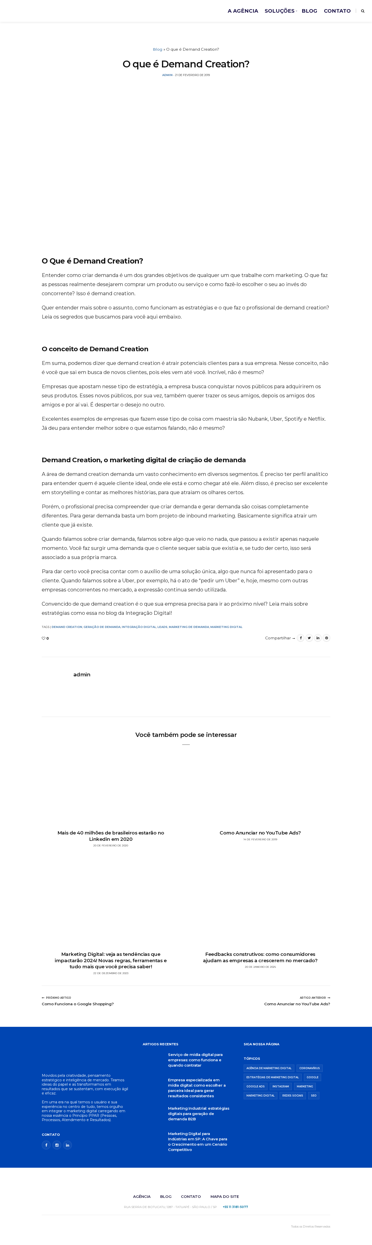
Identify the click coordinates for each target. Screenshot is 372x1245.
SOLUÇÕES (280, 11)
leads (162, 627)
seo (314, 1095)
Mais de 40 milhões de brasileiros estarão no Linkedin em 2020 (110, 836)
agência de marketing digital (269, 1068)
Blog (157, 49)
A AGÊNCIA (243, 11)
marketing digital (226, 627)
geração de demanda (102, 627)
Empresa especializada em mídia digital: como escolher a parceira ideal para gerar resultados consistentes (196, 1087)
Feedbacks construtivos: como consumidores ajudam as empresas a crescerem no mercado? (260, 957)
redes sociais (292, 1095)
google (312, 1077)
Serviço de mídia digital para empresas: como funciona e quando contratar (195, 1060)
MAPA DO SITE (225, 1196)
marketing (305, 1086)
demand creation (67, 627)
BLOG (309, 11)
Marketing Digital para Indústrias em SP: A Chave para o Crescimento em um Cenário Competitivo (197, 1141)
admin (81, 674)
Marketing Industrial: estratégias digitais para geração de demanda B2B (198, 1113)
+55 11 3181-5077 (235, 1207)
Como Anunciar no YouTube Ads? (260, 833)
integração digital (139, 627)
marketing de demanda (189, 627)
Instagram (281, 1086)
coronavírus (309, 1068)
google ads (255, 1086)
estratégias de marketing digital (272, 1077)
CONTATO (337, 11)
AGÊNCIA (142, 1196)
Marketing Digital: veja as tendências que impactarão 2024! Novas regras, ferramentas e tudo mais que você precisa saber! (111, 960)
